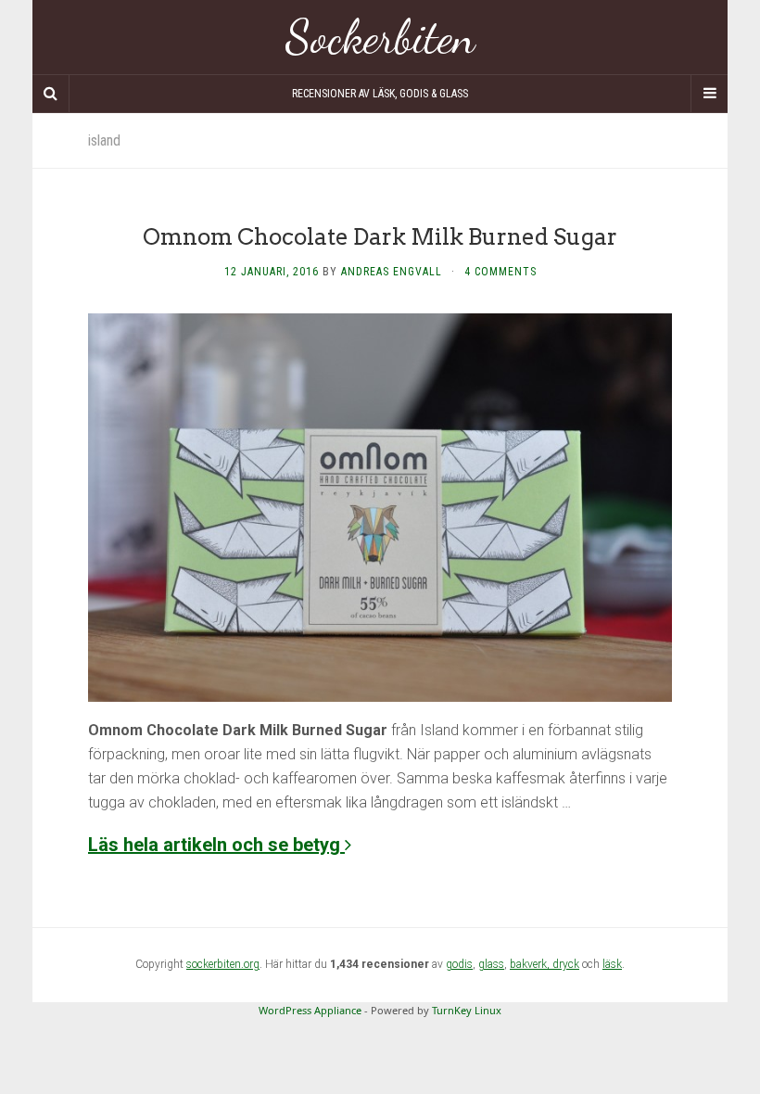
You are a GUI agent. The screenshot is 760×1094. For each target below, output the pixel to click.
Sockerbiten (380, 37)
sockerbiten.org (223, 964)
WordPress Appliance (310, 1010)
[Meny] (709, 93)
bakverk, (531, 964)
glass (491, 964)
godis (459, 964)
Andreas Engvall (391, 271)
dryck (565, 964)
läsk (612, 964)
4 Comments (500, 271)
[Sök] (51, 93)
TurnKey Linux (466, 1010)
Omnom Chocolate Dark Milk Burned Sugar (380, 236)
